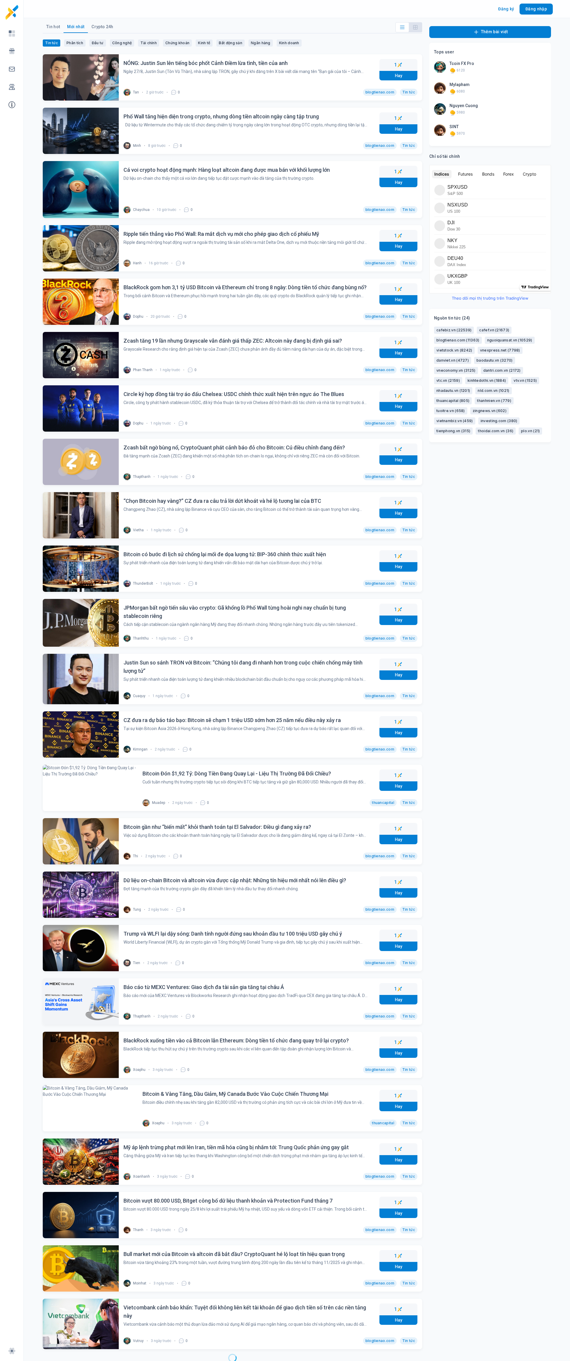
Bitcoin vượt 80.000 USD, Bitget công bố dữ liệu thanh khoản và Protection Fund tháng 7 (228, 1201)
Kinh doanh (289, 43)
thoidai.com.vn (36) (495, 431)
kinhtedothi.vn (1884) (487, 380)
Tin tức (51, 43)
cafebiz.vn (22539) (453, 330)
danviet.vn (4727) (452, 360)
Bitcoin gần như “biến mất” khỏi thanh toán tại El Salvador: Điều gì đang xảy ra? (217, 827)
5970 (461, 133)
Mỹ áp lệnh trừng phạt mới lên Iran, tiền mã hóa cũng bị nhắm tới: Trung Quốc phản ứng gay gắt (236, 1147)
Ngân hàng (260, 43)
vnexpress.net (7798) (500, 350)
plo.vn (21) (530, 431)
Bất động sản (230, 43)
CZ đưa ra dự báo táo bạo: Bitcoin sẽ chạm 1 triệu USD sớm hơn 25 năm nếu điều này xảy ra (232, 720)
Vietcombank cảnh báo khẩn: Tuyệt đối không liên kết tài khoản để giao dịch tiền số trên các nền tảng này (245, 1311)
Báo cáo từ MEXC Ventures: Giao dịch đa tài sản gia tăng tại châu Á (204, 987)
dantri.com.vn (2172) (502, 370)
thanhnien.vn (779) (494, 400)
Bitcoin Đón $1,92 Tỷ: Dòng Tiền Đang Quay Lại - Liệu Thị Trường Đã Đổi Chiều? (218, 773)
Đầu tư (98, 43)
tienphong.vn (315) (453, 431)
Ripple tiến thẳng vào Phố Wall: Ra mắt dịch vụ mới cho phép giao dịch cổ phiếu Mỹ (221, 234)
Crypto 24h (102, 26)
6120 (461, 70)
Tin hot (53, 26)
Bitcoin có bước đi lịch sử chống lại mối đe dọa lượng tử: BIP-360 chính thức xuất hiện (225, 554)
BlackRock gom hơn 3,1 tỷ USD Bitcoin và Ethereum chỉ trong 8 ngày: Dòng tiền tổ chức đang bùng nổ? (245, 287)
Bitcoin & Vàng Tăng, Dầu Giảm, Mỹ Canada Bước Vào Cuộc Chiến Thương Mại (216, 1094)
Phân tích (74, 43)
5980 (461, 112)
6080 (461, 91)
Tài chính (148, 43)
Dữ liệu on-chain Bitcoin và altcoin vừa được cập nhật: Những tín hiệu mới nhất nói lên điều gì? (235, 880)
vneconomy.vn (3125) (456, 370)
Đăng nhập (536, 9)
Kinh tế (204, 43)
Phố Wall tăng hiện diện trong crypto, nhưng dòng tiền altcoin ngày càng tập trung (221, 116)
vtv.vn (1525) (525, 380)
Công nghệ (122, 43)
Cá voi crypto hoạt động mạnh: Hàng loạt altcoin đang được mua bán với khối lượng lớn (227, 170)
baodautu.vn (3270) (494, 360)
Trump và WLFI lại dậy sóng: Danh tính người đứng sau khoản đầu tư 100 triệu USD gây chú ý (233, 934)
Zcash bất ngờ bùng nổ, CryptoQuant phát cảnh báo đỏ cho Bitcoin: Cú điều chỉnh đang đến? (234, 447)
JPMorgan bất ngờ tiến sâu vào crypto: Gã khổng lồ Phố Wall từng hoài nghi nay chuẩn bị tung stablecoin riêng (235, 612)
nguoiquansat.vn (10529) (509, 340)
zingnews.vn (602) (489, 410)
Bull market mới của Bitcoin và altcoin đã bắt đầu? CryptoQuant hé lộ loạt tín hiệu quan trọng (234, 1254)
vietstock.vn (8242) (454, 350)
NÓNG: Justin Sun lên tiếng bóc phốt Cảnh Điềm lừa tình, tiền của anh (206, 63)
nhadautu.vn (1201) (453, 390)
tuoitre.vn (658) (450, 410)
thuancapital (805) (452, 400)
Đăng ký (506, 9)
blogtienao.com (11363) (457, 340)
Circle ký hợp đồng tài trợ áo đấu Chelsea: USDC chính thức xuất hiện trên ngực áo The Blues (234, 394)
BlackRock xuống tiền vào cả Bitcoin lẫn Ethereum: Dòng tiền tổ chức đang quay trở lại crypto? (236, 1040)
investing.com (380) (499, 421)
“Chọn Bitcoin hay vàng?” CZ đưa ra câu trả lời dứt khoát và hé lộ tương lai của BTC (222, 501)
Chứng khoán (177, 43)
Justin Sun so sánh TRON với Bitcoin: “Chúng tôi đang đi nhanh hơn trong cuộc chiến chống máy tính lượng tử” (243, 666)
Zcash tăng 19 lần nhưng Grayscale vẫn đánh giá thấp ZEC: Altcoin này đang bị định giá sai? (233, 341)
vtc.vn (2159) (448, 380)
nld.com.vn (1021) (493, 390)
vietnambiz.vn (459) (454, 421)
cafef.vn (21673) (494, 330)
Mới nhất (75, 26)
